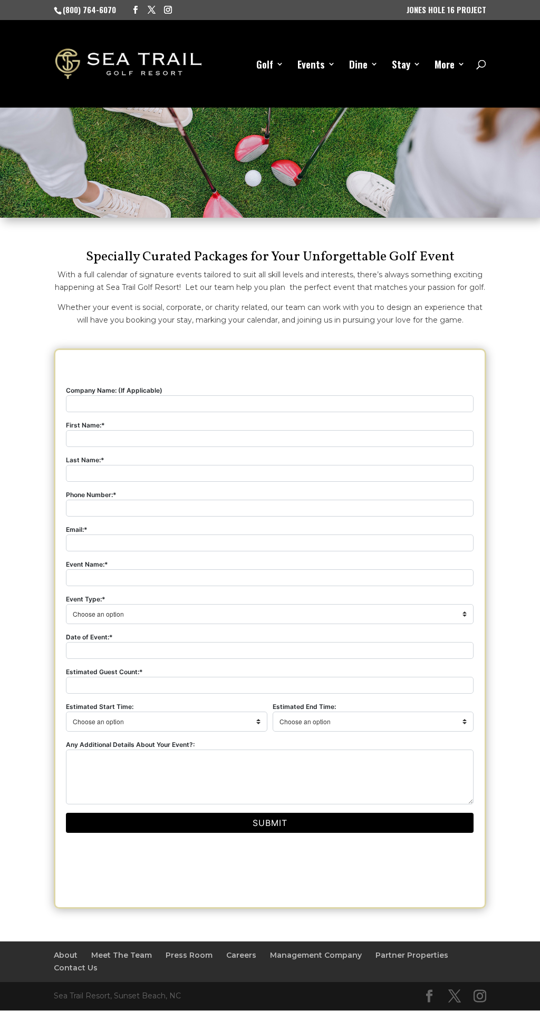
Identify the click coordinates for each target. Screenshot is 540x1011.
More (445, 65)
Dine (358, 65)
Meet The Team (121, 955)
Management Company (316, 955)
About (66, 955)
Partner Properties (411, 955)
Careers (241, 955)
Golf (264, 65)
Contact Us (76, 968)
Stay (401, 65)
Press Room (189, 955)
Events (311, 65)
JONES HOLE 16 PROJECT (446, 10)
